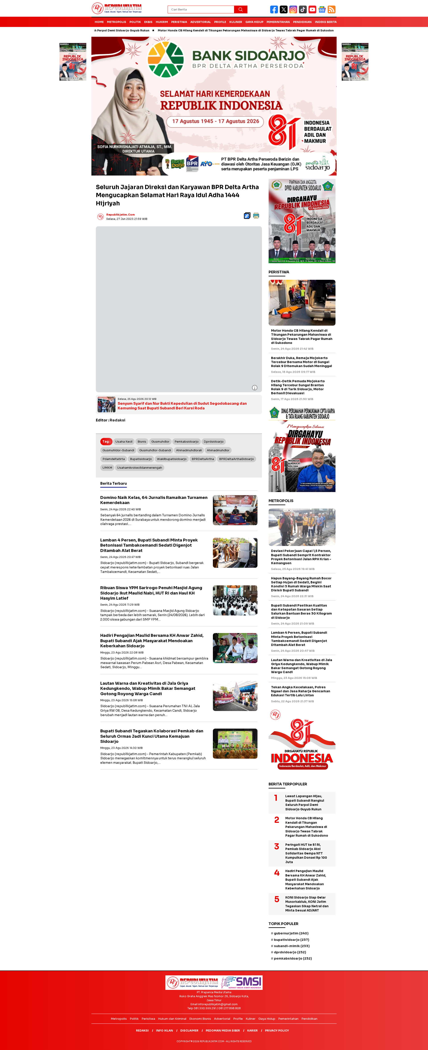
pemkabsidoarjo (187, 441)
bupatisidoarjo (141, 459)
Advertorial (200, 22)
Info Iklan (164, 1030)
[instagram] (294, 12)
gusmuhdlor (160, 441)
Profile (220, 22)
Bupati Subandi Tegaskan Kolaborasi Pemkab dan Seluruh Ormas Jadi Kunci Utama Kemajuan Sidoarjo (151, 736)
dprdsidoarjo (214, 441)
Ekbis (148, 22)
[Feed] (332, 12)
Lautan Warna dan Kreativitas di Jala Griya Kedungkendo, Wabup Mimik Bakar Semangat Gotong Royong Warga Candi (147, 688)
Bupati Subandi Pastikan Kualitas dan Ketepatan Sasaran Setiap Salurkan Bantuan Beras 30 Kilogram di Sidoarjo (301, 611)
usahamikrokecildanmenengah (139, 468)
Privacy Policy (277, 1030)
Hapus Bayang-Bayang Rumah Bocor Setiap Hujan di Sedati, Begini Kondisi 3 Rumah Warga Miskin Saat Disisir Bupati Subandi (301, 584)
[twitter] (284, 12)
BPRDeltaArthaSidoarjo (236, 459)
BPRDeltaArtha (203, 459)
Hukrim (162, 22)
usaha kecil (123, 441)
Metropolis (116, 22)
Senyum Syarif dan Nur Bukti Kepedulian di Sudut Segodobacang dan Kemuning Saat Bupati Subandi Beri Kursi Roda (182, 406)
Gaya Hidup (254, 22)
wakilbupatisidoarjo (172, 459)
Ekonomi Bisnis (200, 1019)
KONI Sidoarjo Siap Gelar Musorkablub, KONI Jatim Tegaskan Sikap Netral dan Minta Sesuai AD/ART (307, 904)
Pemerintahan (278, 22)
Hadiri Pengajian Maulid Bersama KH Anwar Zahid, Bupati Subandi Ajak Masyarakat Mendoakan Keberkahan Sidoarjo (152, 640)
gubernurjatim (291, 933)
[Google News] (323, 12)
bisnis (142, 441)
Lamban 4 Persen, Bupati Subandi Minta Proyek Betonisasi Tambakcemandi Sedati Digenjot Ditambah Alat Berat (149, 545)
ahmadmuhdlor (218, 450)
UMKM (107, 468)
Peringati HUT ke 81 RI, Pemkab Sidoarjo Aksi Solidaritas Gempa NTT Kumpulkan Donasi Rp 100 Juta (306, 853)
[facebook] (275, 12)
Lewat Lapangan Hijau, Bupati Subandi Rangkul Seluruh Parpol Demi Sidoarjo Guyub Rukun (304, 802)
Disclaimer (189, 1030)
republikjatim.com (120, 214)
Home (99, 22)
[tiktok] (304, 12)
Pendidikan (302, 22)
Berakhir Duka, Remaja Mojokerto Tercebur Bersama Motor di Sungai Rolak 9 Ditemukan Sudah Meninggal (301, 362)
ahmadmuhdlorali (189, 450)
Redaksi (142, 1030)
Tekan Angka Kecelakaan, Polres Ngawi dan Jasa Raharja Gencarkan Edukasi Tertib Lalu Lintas (300, 691)
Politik (135, 22)
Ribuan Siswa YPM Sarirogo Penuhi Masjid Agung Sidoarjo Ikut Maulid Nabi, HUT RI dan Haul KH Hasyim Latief (151, 593)
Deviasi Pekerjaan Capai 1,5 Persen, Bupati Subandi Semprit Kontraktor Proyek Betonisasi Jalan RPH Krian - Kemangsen (301, 557)
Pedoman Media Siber (223, 1030)
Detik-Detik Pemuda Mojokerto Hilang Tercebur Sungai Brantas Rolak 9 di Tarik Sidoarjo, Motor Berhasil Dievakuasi (298, 387)
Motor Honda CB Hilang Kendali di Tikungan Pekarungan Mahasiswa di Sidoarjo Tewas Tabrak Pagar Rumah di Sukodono (209, 30)
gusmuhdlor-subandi (155, 450)
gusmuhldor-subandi (118, 450)
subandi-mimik (292, 946)
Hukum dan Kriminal (172, 1019)
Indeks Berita (326, 22)
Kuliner (235, 22)
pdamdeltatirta (114, 459)
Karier (252, 1030)
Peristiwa (179, 22)
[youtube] (313, 12)
